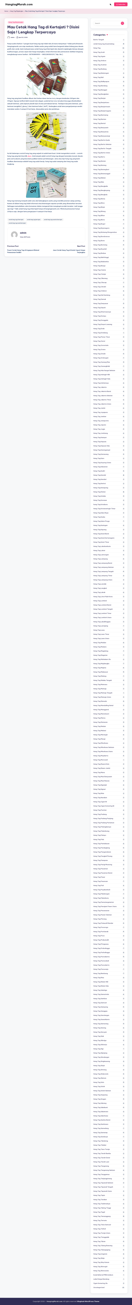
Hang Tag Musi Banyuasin (102, 777)
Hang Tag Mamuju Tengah (102, 693)
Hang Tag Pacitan (100, 810)
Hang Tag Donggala (100, 320)
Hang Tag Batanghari (101, 169)
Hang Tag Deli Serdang (101, 295)
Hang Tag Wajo (99, 1258)
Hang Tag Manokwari (101, 714)
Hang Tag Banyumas (100, 132)
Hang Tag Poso (99, 936)
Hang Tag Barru (99, 157)
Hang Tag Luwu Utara (101, 638)
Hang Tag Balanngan (101, 73)
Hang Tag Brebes (99, 253)
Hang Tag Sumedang (101, 1128)
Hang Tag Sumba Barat (101, 1120)
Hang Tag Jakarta (99, 387)
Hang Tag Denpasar (100, 303)
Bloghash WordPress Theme (88, 1301)
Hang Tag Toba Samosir (102, 1225)
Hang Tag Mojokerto (100, 756)
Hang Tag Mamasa (100, 684)
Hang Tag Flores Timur (101, 337)
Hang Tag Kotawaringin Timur (104, 509)
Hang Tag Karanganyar (101, 450)
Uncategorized (98, 1287)
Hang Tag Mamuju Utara (102, 697)
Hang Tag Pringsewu (101, 944)
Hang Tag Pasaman (100, 869)
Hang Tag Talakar (99, 1145)
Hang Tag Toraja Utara (101, 1233)
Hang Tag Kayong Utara (102, 463)
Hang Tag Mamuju (99, 689)
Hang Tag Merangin (100, 735)
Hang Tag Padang (100, 814)
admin (23, 232)
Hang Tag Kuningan (100, 525)
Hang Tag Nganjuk (100, 785)
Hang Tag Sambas (100, 999)
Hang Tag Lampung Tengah (103, 571)
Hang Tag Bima (99, 203)
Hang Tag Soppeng (100, 1095)
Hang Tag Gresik (99, 354)
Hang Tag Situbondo (100, 1074)
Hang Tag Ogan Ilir (100, 802)
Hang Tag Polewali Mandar (103, 923)
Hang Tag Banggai (100, 90)
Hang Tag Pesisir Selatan (102, 915)
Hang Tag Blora (99, 220)
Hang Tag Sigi (98, 1049)
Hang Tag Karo (98, 458)
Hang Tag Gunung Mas (101, 362)
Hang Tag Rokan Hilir (100, 982)
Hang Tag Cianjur (99, 274)
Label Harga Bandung (101, 1279)
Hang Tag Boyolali (100, 249)
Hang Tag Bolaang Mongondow (105, 232)
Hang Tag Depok (99, 308)
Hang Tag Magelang (100, 651)
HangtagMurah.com (19, 4)
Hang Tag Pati (98, 885)
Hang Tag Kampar (100, 437)
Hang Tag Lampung (100, 559)
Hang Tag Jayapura (100, 412)
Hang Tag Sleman (99, 1078)
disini (29, 156)
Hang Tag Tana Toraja (101, 1149)
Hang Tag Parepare (100, 860)
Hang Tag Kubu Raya (100, 513)
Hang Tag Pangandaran (102, 852)
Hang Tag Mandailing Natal (103, 705)
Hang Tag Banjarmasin (101, 107)
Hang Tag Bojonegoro (101, 228)
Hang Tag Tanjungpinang (102, 1179)
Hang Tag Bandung (100, 86)
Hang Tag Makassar (100, 672)
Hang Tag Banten (99, 119)
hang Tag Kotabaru (100, 504)
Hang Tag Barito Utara (101, 153)
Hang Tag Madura (99, 647)
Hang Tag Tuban (99, 1241)
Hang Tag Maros (99, 718)
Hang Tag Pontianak (100, 932)
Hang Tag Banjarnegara (102, 111)
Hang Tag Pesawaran (101, 911)
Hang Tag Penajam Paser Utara (105, 906)
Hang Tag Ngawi (99, 789)
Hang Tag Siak (98, 1036)
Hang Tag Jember (99, 416)
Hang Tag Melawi (99, 731)
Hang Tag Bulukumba (101, 262)
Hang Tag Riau (98, 978)
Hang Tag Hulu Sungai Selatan (104, 370)
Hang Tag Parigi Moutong (102, 865)
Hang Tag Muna (99, 772)
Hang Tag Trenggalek (101, 1237)
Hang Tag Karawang (100, 454)
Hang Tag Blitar (99, 215)
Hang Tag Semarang (100, 1024)
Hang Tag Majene (99, 668)
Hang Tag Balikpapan (101, 81)
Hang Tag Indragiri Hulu (101, 379)
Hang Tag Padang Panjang (103, 818)
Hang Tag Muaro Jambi (101, 768)
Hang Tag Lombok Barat (102, 605)
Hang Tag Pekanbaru (101, 898)
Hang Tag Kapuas (99, 442)
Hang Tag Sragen (99, 1099)
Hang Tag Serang (99, 1028)
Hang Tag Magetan (100, 655)
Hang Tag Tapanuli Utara (102, 1191)
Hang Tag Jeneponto (101, 421)
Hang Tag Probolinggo (101, 948)
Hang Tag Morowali (100, 760)
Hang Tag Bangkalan (101, 94)
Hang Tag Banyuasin (100, 128)
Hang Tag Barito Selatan (102, 144)
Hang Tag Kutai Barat (101, 534)
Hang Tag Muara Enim (101, 764)
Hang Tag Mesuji (99, 739)
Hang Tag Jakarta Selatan (103, 396)
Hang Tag (96, 48)
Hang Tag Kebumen (100, 467)
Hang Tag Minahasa (100, 743)
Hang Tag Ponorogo (100, 927)
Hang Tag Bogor (99, 224)
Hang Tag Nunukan (100, 798)
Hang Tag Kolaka (99, 496)
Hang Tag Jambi (99, 408)
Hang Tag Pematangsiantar (103, 902)
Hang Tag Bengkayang (101, 190)
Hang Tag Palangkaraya (102, 827)
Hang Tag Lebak (99, 592)
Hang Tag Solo (98, 1082)
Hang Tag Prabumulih (101, 940)
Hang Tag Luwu (99, 630)
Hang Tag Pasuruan (100, 881)
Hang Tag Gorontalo (100, 345)
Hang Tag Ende (99, 329)
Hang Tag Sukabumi (100, 1107)
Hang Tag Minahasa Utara (103, 751)
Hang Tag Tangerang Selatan (104, 1170)
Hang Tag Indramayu (101, 383)
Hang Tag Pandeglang (101, 848)
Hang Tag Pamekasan (101, 844)
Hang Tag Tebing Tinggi (102, 1208)
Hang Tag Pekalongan (101, 894)
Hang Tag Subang (99, 1103)
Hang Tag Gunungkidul (101, 366)
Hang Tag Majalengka (16, 22)
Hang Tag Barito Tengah (102, 148)
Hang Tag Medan (99, 726)
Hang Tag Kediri (99, 471)
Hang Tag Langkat (100, 588)
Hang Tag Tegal (99, 1212)
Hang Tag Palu (98, 839)
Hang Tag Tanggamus (101, 1174)
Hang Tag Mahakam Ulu (102, 659)
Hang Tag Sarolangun (101, 1015)
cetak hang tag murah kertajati (17, 223)
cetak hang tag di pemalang (103, 44)
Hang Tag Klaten (99, 492)
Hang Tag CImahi (99, 287)
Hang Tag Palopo (99, 835)
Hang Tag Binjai (99, 207)
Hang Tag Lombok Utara (102, 617)
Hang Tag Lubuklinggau (101, 622)
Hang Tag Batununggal (101, 174)
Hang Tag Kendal (99, 475)
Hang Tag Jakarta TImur (102, 400)
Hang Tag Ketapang (100, 488)
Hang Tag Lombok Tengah (103, 609)
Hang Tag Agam (99, 56)
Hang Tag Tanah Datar (101, 1158)
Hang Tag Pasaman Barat (102, 873)
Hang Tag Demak (99, 299)
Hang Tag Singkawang (101, 1061)
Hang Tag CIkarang (100, 278)
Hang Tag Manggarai (101, 710)
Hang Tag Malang (99, 676)
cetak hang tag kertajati (33, 219)
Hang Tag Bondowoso (101, 236)
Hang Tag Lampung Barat (102, 563)
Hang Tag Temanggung (102, 1216)
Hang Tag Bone (99, 241)
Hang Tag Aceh (99, 52)
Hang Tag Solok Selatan (102, 1091)
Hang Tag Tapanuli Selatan (103, 1183)
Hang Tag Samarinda (101, 994)
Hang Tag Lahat (99, 550)
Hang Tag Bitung (99, 211)
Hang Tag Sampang (100, 1007)
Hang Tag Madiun (99, 643)
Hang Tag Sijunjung (100, 1053)
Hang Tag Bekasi (99, 178)
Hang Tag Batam (99, 161)
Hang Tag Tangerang (101, 1166)
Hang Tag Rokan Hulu (101, 986)
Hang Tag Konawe (100, 500)
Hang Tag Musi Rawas (101, 781)
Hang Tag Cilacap (100, 282)
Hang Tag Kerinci (99, 483)
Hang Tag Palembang (101, 831)
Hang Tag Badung (99, 69)
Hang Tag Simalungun (101, 1057)
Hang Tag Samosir (100, 1003)
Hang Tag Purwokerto (101, 965)
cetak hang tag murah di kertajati (53, 219)
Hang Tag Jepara (99, 425)
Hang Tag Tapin (99, 1195)
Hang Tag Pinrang (99, 919)
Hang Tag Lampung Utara (102, 580)
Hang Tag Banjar (99, 98)
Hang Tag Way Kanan (101, 1262)
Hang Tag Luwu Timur (101, 634)
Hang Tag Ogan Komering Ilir (103, 806)
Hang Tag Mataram (100, 722)
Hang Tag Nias (98, 793)
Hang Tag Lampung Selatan (103, 567)
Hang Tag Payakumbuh (101, 890)
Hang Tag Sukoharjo (100, 1116)
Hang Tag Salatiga (100, 990)
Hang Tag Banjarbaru (101, 102)
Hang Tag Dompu (99, 316)
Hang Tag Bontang (100, 245)
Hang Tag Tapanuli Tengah (103, 1187)
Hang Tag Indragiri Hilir (101, 375)
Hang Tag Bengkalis (100, 186)
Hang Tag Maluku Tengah (102, 680)
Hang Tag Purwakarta (101, 957)
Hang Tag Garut (99, 341)
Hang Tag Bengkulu (100, 195)
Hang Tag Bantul (99, 123)
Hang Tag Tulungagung (101, 1250)
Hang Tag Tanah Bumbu (102, 1153)
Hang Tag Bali (98, 77)
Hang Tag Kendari (99, 479)
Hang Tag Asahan (100, 65)
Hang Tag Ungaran (100, 1254)
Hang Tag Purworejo (100, 969)
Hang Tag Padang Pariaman (103, 823)
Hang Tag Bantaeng (100, 115)
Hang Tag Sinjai (99, 1066)
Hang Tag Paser (99, 877)
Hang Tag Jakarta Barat (102, 391)
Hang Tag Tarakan (100, 1200)
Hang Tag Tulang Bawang (102, 1246)
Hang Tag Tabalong (100, 1141)
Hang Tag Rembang (100, 973)
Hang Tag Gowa (99, 349)
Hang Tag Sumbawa (100, 1124)
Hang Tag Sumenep (100, 1133)
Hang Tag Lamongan (101, 555)
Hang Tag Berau (99, 199)
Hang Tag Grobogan (100, 358)
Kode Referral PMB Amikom (103, 1275)
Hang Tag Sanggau (100, 1011)
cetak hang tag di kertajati (16, 219)
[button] (121, 4)
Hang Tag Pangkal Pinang (102, 856)
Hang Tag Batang (99, 165)
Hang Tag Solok (99, 1086)
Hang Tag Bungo (99, 266)
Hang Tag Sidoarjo (100, 1045)
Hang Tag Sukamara (100, 1112)
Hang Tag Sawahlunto (101, 1019)
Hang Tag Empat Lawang (102, 324)
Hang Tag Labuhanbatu (102, 546)
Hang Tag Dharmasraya (102, 312)
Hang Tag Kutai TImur (101, 542)
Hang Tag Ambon (99, 61)
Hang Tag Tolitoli (99, 1229)
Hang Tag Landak (99, 584)
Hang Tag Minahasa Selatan (103, 747)
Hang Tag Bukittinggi (101, 257)
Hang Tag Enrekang (100, 333)
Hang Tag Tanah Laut (101, 1162)
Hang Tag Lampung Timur (102, 576)
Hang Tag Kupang (99, 530)
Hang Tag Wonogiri (100, 1267)
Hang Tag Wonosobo (101, 1271)
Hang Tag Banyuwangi (101, 136)
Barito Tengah (98, 40)
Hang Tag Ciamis (99, 270)
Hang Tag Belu (98, 182)
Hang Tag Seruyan (100, 1032)
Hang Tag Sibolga (99, 1040)
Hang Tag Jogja (99, 429)
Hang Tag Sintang (99, 1070)
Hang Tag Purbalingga (101, 952)
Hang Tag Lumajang (100, 626)
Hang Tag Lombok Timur (102, 613)
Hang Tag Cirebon (100, 291)
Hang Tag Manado (100, 701)
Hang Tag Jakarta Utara (102, 404)
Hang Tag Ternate (100, 1220)
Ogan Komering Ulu (100, 1283)
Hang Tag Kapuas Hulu (101, 446)
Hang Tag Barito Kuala (101, 140)
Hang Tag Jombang (100, 433)
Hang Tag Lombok (100, 601)
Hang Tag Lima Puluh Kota (103, 597)
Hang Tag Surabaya (100, 1137)
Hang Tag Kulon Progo (101, 521)
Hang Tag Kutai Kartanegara (103, 538)
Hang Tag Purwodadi (101, 961)
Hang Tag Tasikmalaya (101, 1204)
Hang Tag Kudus (99, 517)
